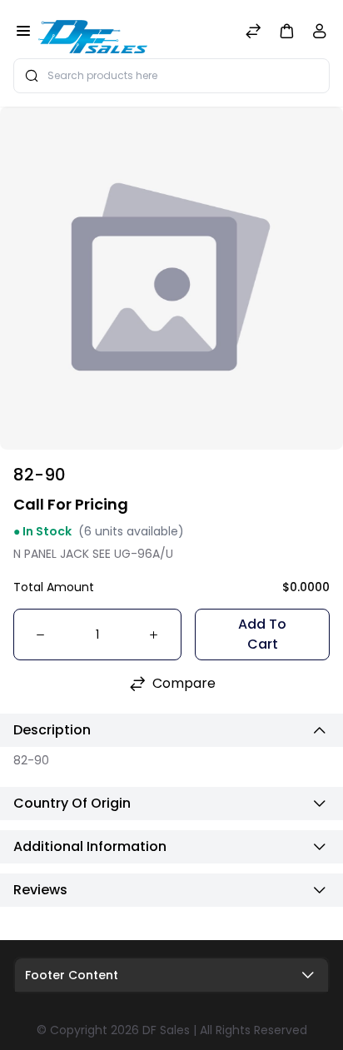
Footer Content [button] (71, 975)
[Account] (320, 34)
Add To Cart (262, 634)
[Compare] (253, 33)
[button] (286, 30)
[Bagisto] (92, 32)
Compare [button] (184, 683)
